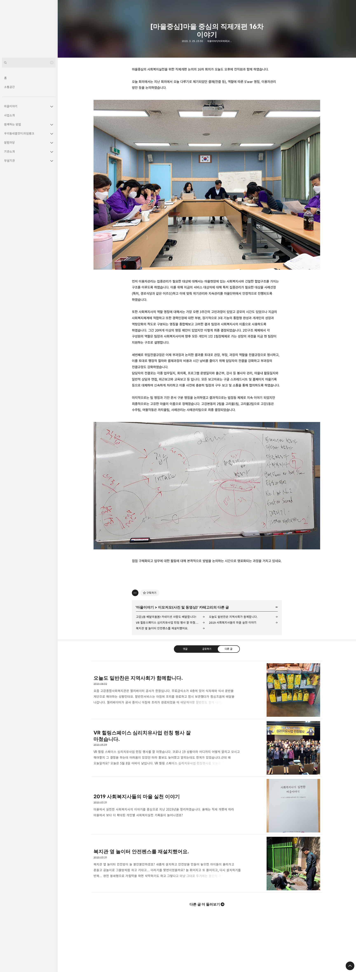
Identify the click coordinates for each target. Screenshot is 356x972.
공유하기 (206, 648)
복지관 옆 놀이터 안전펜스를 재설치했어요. (162, 628)
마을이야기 (145, 607)
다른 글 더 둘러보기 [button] (205, 904)
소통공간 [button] (9, 87)
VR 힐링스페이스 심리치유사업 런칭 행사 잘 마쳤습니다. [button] (206, 748)
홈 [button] (5, 78)
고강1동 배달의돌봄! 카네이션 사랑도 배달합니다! (166, 617)
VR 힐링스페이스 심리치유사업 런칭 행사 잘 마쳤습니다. (170, 623)
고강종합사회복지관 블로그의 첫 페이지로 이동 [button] (29, 29)
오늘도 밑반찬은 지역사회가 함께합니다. (233, 617)
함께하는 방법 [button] (12, 124)
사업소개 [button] (9, 115)
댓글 (185, 648)
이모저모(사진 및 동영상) (178, 607)
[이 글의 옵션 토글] (135, 593)
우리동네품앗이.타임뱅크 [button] (19, 133)
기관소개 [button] (9, 152)
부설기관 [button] (9, 161)
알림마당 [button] (9, 143)
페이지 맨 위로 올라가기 (350, 966)
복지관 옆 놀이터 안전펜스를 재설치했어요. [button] (206, 864)
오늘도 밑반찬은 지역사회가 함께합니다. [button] (206, 690)
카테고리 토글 (52, 106)
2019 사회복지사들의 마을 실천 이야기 (232, 623)
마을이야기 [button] (11, 106)
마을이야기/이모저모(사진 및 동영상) (224, 41)
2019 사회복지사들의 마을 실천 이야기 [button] (206, 806)
